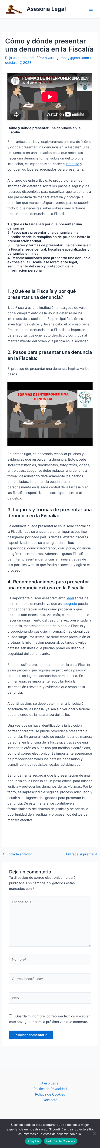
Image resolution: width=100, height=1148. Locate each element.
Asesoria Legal (46, 9)
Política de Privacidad (50, 1089)
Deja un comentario (20, 58)
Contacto (50, 1100)
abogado (70, 604)
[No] (94, 1133)
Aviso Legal (50, 1083)
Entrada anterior (17, 854)
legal (70, 598)
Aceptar (33, 1141)
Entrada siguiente (82, 854)
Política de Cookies (50, 1094)
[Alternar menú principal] (90, 9)
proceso (72, 164)
